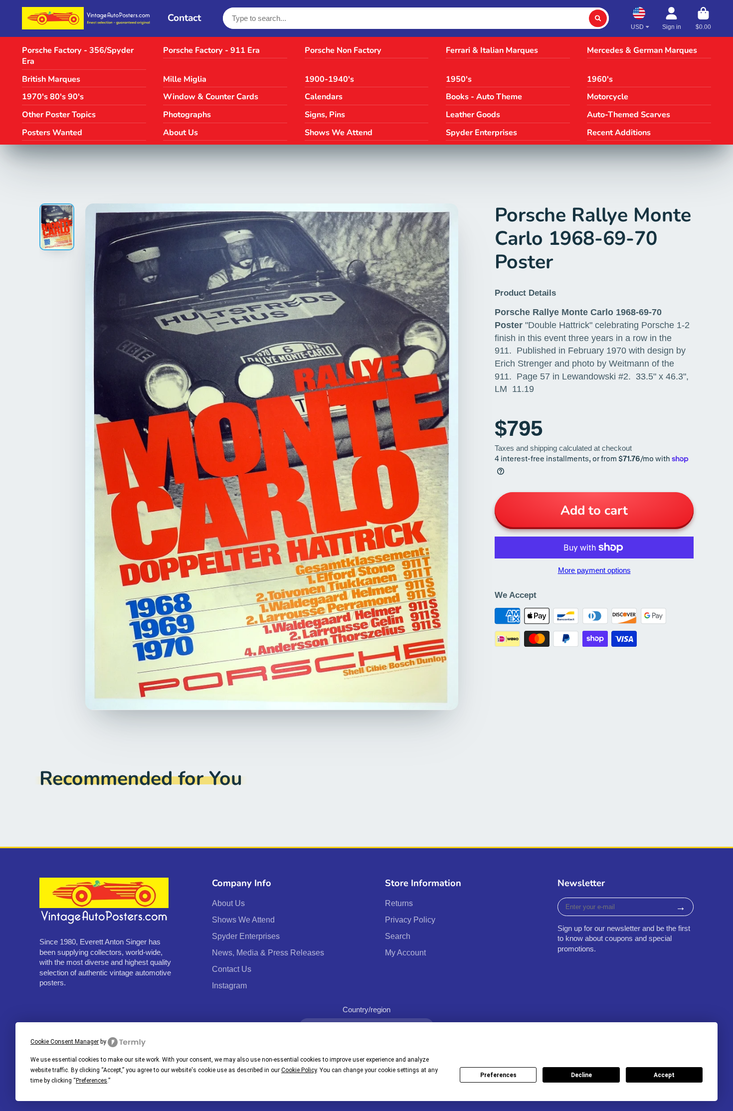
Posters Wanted (52, 132)
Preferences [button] (91, 1080)
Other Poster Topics (59, 114)
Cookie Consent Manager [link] (64, 1041)
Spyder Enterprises (481, 132)
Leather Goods (473, 114)
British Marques (51, 79)
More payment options (594, 570)
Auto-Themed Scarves (628, 114)
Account (671, 18)
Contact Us (231, 968)
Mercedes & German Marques (642, 50)
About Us (180, 132)
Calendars (324, 96)
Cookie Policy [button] (299, 1070)
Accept (664, 1075)
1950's (459, 79)
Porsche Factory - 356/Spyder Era (78, 56)
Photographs (187, 114)
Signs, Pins (325, 114)
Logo (87, 18)
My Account (405, 952)
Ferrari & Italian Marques (492, 50)
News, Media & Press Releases (268, 952)
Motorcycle (607, 96)
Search (397, 935)
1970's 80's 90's (53, 96)
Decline (581, 1075)
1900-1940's (329, 79)
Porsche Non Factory (343, 50)
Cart (703, 18)
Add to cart (594, 510)
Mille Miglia (184, 79)
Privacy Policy (410, 919)
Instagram (229, 985)
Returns (399, 903)
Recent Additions (619, 132)
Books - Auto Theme (484, 96)
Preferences (498, 1075)
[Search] (597, 18)
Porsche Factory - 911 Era (211, 50)
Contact (184, 17)
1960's (600, 79)
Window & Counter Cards (210, 96)
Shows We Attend (338, 132)
